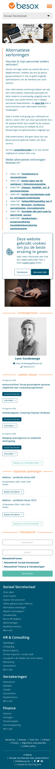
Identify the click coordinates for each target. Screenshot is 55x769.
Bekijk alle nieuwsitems (26, 463)
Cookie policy (29, 746)
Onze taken (8, 592)
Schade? (7, 689)
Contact (46, 739)
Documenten (9, 693)
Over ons (34, 739)
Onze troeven (9, 595)
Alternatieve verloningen (14, 607)
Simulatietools (9, 615)
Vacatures (10, 739)
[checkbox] (27, 565)
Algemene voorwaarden (34, 742)
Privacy (15, 742)
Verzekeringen (15, 676)
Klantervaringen (10, 622)
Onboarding (8, 646)
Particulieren (9, 681)
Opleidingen (9, 642)
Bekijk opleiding (12, 492)
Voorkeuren (22, 272)
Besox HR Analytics (12, 618)
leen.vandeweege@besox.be (29, 363)
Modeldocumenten (12, 626)
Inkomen (7, 713)
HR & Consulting (16, 637)
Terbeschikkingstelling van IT (36, 201)
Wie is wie (8, 630)
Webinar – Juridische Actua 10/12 (19, 500)
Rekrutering (8, 661)
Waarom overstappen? (13, 611)
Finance (9, 708)
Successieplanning (12, 725)
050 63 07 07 (29, 366)
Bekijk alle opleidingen (26, 523)
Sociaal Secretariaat (12, 394)
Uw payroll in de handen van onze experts (23, 658)
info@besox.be (22, 761)
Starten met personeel (14, 599)
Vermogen (8, 717)
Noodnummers (10, 697)
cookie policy (28, 262)
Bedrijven (7, 685)
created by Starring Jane (28, 764)
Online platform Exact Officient (18, 603)
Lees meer (8, 400)
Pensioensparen (10, 721)
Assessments (9, 665)
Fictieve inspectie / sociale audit (18, 654)
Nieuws (22, 739)
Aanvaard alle (40, 272)
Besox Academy (10, 650)
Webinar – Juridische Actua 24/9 (18, 477)
